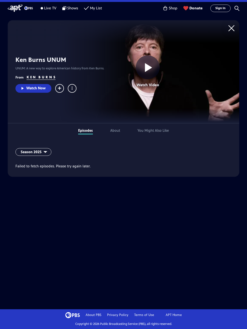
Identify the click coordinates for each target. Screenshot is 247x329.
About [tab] (115, 130)
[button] (237, 8)
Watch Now (36, 88)
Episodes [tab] (85, 130)
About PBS (93, 315)
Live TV (50, 8)
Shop (173, 8)
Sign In (220, 8)
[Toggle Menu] (72, 88)
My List (96, 8)
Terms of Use (144, 315)
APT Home (174, 315)
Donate (196, 8)
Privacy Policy (117, 315)
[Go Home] (231, 28)
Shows (72, 8)
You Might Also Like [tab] (153, 130)
